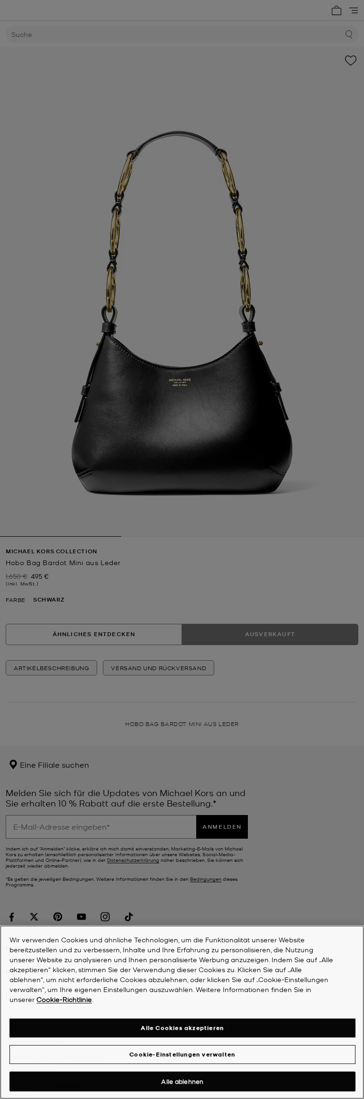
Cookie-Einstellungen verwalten (182, 1054)
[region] (182, 1012)
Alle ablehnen (182, 1081)
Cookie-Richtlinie (64, 999)
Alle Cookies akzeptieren (182, 1028)
